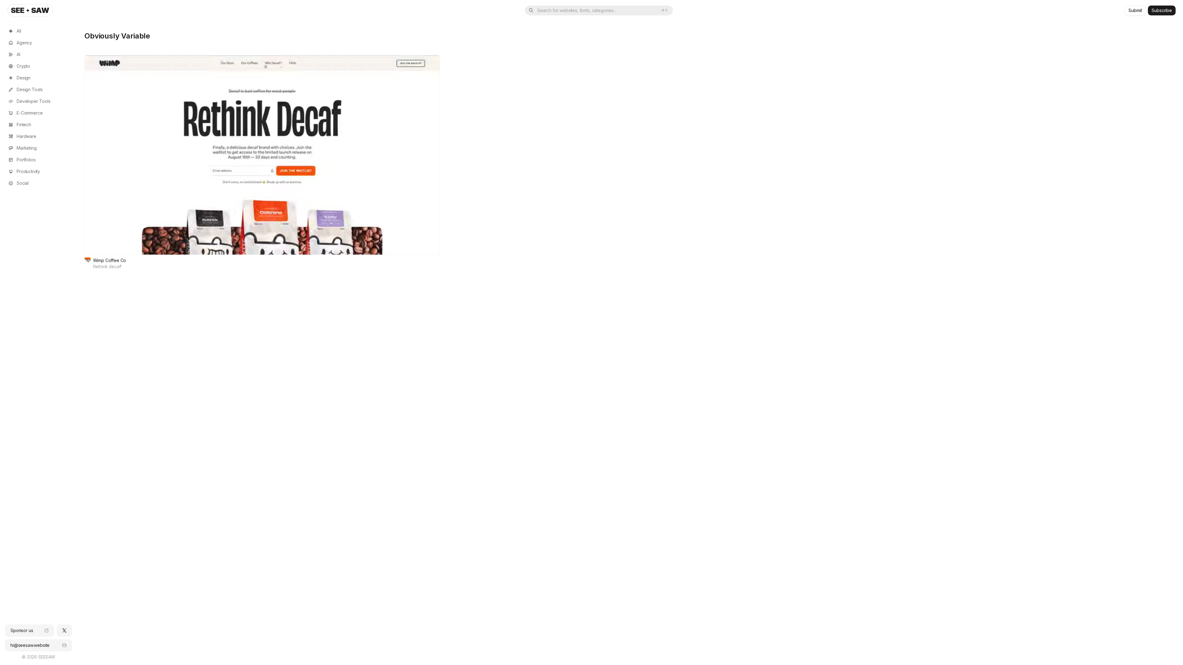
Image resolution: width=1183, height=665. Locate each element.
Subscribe (1162, 10)
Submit (1135, 10)
